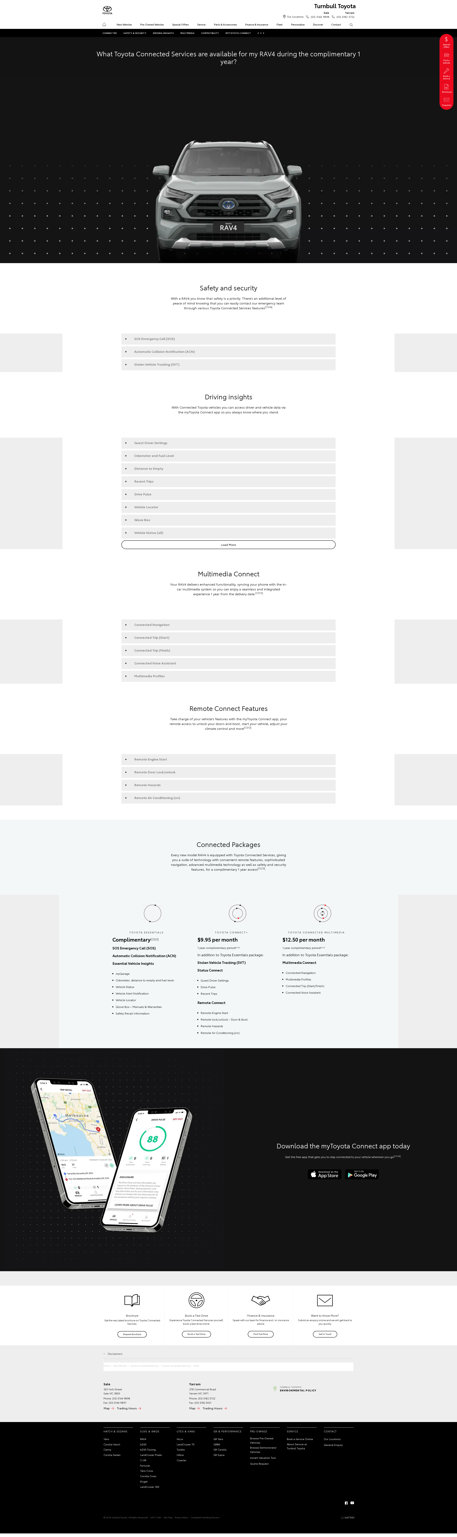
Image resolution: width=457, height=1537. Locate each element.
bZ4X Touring (148, 1449)
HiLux (180, 1439)
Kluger (144, 1481)
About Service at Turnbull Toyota (297, 1446)
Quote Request (259, 1463)
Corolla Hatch (112, 1444)
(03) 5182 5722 (345, 15)
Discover (318, 24)
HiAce (180, 1455)
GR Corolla (220, 1449)
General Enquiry (333, 1445)
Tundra (181, 1449)
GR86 (217, 1444)
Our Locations (295, 16)
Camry (107, 1449)
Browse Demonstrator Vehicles (263, 1450)
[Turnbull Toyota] (107, 10)
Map (107, 1408)
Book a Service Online (300, 1439)
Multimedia (187, 33)
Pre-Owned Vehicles (152, 24)
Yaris (106, 1439)
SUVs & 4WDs (149, 1431)
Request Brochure (132, 1334)
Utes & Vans (186, 1431)
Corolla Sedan (112, 1455)
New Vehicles (124, 24)
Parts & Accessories (225, 24)
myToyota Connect (238, 33)
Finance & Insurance (256, 24)
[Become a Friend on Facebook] (346, 1503)
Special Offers (180, 24)
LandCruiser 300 (149, 1487)
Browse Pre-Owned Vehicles (261, 1440)
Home (104, 23)
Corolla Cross (148, 1476)
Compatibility (210, 33)
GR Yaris (218, 1439)
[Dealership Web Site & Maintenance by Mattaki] (348, 1518)
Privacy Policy (181, 1517)
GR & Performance (228, 1431)
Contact (336, 24)
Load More (228, 544)
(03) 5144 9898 (320, 15)
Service (201, 24)
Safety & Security (135, 33)
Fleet (280, 24)
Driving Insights (163, 33)
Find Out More (260, 1333)
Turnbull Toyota (335, 6)
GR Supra (219, 1455)
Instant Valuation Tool (263, 1457)
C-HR (143, 1460)
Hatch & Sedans (116, 1431)
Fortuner (145, 1465)
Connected (110, 33)
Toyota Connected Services (144, 1365)
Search (351, 24)
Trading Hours (127, 1408)
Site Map (168, 1517)
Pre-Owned (258, 1431)
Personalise (298, 24)
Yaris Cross (146, 1470)
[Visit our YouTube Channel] (352, 1503)
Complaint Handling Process (205, 1517)
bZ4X (143, 1444)
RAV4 (196, 1365)
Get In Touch (325, 1333)
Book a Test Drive (196, 1333)
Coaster (181, 1460)
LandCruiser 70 (185, 1444)
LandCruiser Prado (151, 1455)
